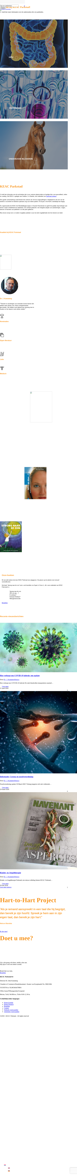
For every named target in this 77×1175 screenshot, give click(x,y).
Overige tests (15, 1113)
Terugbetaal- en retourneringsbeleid (27, 1162)
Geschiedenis (15, 1029)
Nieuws (16, 679)
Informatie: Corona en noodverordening (16, 777)
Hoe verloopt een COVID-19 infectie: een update (20, 676)
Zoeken (3, 8)
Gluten (15, 1137)
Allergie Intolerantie (19, 1098)
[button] (5, 603)
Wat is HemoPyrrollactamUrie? (24, 1047)
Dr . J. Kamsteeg (9, 679)
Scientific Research (18, 1035)
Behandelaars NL (17, 1080)
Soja (14, 1146)
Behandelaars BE (17, 1083)
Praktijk (8, 1038)
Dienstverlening (16, 1032)
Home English (8, 1002)
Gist (14, 1152)
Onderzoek (9, 1086)
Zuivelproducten (20, 1140)
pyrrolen (28, 329)
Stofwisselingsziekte (18, 1107)
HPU (6, 1041)
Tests (11, 1119)
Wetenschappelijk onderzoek (23, 1068)
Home (7, 1020)
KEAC (6, 1026)
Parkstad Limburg (51, 196)
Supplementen (15, 1122)
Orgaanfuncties (16, 1104)
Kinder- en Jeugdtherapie (10, 873)
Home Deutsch (9, 1004)
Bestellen (3, 973)
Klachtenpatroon (17, 1059)
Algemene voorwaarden (11, 1012)
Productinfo (14, 1131)
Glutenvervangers (21, 1149)
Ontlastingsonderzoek (19, 1101)
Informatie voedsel (18, 1134)
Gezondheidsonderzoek (20, 1092)
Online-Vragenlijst (17, 1065)
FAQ (10, 1071)
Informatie (10, 1128)
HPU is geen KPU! (17, 1050)
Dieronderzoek (15, 1110)
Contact (6, 1008)
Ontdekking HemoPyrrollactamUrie (26, 1056)
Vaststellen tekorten (19, 1095)
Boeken (12, 1125)
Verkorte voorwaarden (11, 1010)
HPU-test (12, 1062)
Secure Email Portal (18, 1159)
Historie (12, 1053)
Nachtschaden (19, 1143)
